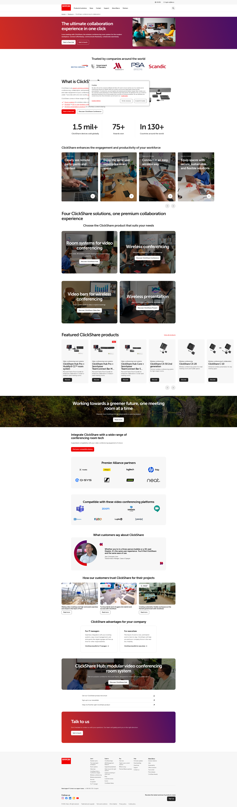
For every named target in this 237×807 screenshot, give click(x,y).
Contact (98, 8)
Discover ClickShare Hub (89, 261)
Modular (67, 104)
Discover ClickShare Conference (147, 258)
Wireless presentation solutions (75, 107)
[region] (119, 93)
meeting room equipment (126, 172)
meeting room (112, 180)
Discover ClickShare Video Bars (89, 310)
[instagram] (63, 798)
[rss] (74, 798)
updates (191, 179)
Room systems (69, 102)
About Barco (116, 8)
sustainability (197, 172)
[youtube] (77, 798)
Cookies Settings (96, 100)
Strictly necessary (126, 101)
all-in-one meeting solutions (116, 173)
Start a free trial (68, 42)
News (91, 8)
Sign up (171, 799)
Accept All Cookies (140, 101)
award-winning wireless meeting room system (88, 88)
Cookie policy (124, 95)
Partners (125, 8)
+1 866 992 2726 (91, 788)
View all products (170, 335)
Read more (118, 420)
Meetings (147, 167)
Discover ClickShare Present (147, 308)
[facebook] (66, 798)
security (190, 172)
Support (106, 8)
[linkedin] (70, 798)
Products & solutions (80, 8)
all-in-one (75, 104)
